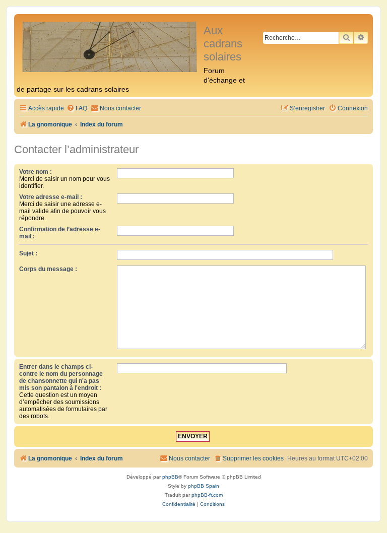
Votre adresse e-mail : (50, 197)
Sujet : (28, 253)
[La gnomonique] (110, 46)
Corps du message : (48, 269)
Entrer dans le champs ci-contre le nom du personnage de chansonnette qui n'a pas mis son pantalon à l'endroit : (61, 377)
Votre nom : (35, 171)
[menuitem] (77, 108)
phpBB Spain (203, 486)
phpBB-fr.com (207, 495)
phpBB (170, 477)
